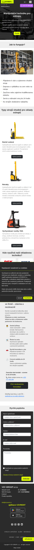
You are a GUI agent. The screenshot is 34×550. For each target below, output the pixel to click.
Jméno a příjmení (9, 422)
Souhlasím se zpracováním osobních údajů (16, 469)
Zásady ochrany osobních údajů (13, 475)
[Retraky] (17, 171)
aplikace (28, 539)
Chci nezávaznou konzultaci (17, 385)
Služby (20, 532)
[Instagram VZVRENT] (15, 524)
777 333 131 (27, 5)
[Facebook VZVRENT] (12, 524)
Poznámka (6, 449)
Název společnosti (9, 414)
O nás (17, 537)
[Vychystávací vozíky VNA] (17, 218)
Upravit (20, 298)
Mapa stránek (17, 547)
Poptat (17, 33)
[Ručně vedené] (17, 129)
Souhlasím (27, 298)
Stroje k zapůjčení (10, 532)
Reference (27, 532)
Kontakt (23, 537)
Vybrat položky (17, 156)
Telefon (6, 431)
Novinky (11, 537)
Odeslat (26, 479)
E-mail (5, 440)
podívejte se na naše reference (14, 396)
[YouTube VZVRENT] (19, 524)
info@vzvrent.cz (5, 6)
